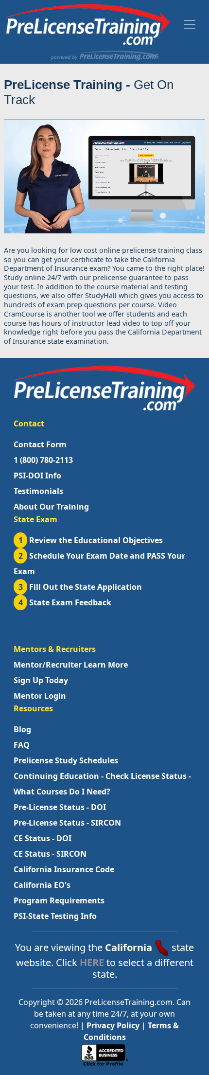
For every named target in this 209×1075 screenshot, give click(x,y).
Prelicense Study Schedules (66, 760)
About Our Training (51, 506)
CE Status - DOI (42, 838)
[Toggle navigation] (189, 24)
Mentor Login (40, 695)
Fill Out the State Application (80, 587)
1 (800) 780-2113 (43, 460)
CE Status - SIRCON (50, 853)
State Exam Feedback (65, 602)
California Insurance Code (64, 869)
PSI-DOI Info (37, 475)
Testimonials (38, 491)
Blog (22, 729)
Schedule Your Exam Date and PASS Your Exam (99, 563)
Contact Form (40, 444)
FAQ (22, 745)
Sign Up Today (41, 680)
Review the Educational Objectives (90, 540)
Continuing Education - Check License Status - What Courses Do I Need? (102, 784)
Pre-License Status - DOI (60, 807)
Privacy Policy (113, 1025)
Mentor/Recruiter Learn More (71, 664)
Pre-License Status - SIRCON (67, 822)
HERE (92, 962)
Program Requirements (59, 900)
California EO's (42, 885)
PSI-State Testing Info (55, 916)
